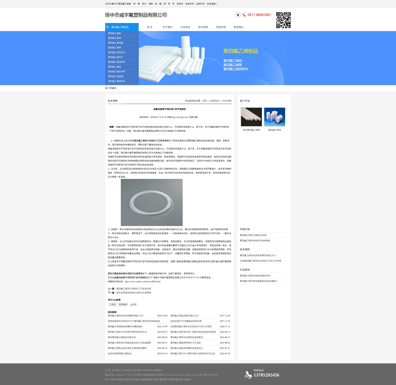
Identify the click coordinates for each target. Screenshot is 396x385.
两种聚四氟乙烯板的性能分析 (122, 337)
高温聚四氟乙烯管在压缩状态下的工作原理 (191, 326)
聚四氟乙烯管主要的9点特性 (253, 235)
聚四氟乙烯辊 (114, 67)
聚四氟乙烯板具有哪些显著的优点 (186, 348)
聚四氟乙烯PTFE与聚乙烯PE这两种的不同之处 (192, 353)
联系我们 (239, 27)
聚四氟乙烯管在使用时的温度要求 (186, 337)
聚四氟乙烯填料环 (116, 62)
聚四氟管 (123, 304)
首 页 (150, 27)
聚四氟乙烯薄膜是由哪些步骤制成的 (125, 326)
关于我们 (167, 27)
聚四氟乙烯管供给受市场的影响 (255, 240)
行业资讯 (185, 27)
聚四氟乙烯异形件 (116, 52)
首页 (204, 101)
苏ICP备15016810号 (208, 375)
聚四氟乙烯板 (114, 33)
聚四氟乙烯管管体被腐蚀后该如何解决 (258, 281)
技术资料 (203, 27)
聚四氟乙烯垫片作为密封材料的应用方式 (127, 332)
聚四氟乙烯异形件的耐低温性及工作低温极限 (129, 343)
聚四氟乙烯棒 (114, 48)
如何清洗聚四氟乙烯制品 (120, 353)
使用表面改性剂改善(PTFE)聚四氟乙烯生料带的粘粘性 (134, 321)
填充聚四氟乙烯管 (251, 130)
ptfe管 (133, 304)
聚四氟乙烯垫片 (115, 57)
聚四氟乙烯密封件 (116, 81)
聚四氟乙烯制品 (120, 27)
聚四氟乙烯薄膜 (115, 43)
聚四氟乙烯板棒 (183, 379)
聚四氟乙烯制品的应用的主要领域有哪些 (127, 348)
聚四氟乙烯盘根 (115, 76)
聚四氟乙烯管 (114, 38)
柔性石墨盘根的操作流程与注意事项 (125, 273)
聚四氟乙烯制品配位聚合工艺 (184, 316)
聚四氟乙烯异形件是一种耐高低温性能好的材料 (193, 332)
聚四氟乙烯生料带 (116, 71)
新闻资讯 (215, 101)
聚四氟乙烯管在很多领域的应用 (255, 276)
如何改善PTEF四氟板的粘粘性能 (186, 321)
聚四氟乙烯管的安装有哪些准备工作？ (126, 316)
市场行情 (221, 27)
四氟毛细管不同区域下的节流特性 (130, 277)
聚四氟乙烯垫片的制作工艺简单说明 (151, 141)
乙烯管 (112, 304)
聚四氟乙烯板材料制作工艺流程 (185, 343)
